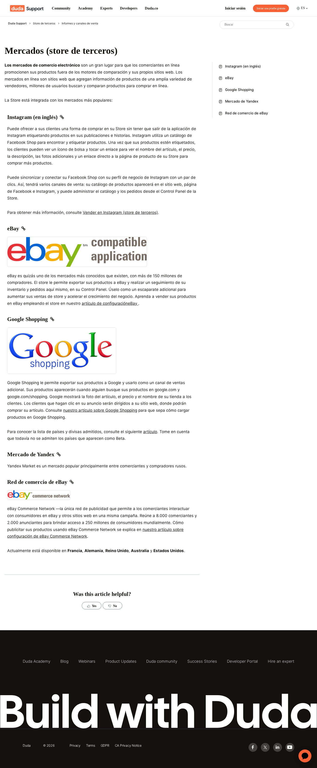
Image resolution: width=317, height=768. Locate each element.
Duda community (161, 661)
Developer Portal (242, 661)
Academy (85, 8)
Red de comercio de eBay (246, 113)
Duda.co (151, 8)
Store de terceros (44, 23)
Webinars (86, 661)
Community (61, 8)
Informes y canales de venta (80, 23)
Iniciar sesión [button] (235, 8)
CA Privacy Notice (128, 745)
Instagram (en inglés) (243, 66)
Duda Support (17, 23)
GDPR (105, 745)
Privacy (75, 745)
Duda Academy (36, 661)
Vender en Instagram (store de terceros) (120, 212)
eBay (229, 78)
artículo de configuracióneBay (110, 303)
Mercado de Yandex (241, 101)
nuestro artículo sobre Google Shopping (100, 410)
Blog (64, 661)
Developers (128, 8)
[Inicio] (26, 8)
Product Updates (120, 661)
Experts (106, 8)
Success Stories (202, 661)
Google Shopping (239, 89)
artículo (150, 431)
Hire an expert (281, 661)
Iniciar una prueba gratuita (271, 8)
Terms (90, 745)
